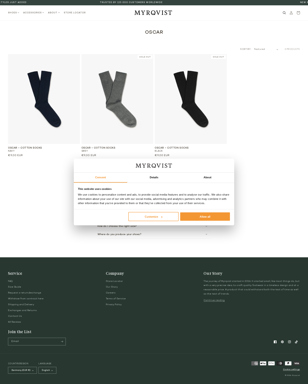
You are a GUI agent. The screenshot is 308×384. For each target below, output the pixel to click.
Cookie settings (291, 369)
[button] (14, 12)
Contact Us (15, 316)
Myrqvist (296, 375)
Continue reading (214, 300)
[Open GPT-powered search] (284, 12)
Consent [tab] (100, 177)
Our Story (112, 287)
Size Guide (14, 287)
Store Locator (114, 281)
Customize (151, 216)
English (46, 370)
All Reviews (14, 322)
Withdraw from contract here (26, 298)
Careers (111, 292)
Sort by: (245, 49)
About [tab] (207, 177)
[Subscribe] (62, 341)
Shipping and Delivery (21, 304)
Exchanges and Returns (22, 310)
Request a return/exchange (24, 292)
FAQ (10, 281)
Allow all (205, 216)
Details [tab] (154, 177)
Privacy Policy (114, 304)
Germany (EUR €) (20, 370)
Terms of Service (116, 298)
